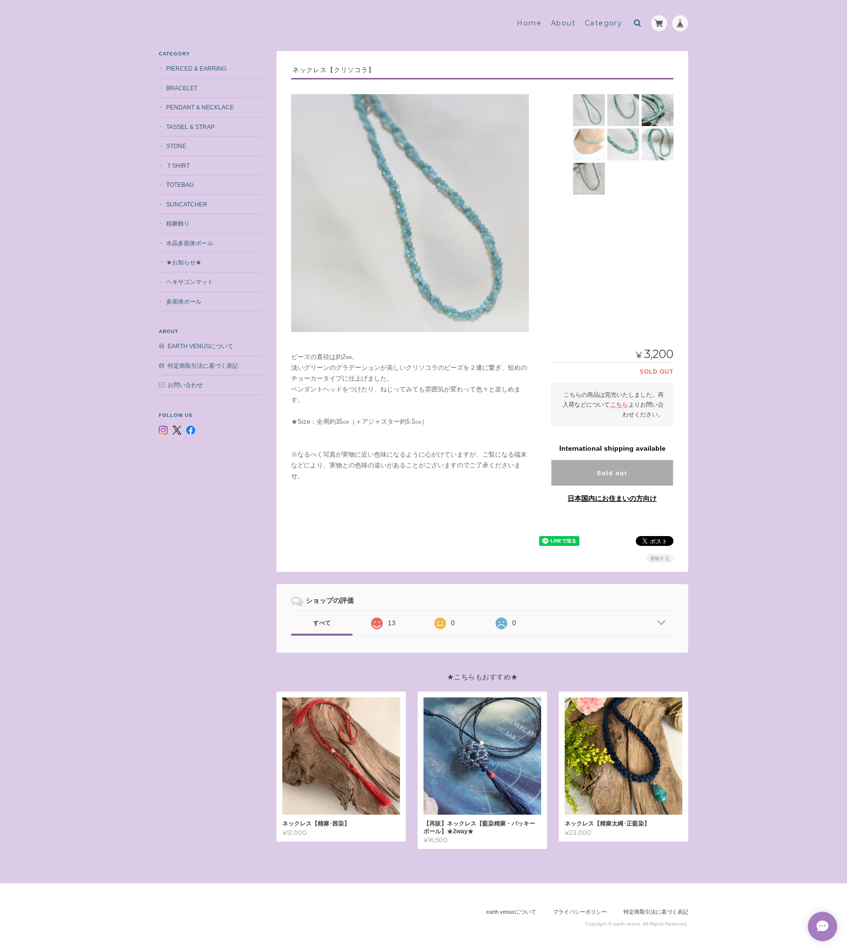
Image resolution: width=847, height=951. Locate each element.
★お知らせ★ (183, 262)
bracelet (182, 88)
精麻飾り (178, 223)
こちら (619, 404)
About (563, 23)
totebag (180, 184)
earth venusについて (200, 346)
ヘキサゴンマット (189, 282)
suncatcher (186, 204)
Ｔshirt (178, 165)
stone (176, 146)
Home (529, 23)
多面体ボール (183, 301)
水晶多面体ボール (189, 243)
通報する (660, 558)
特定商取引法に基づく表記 (203, 365)
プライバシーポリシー (580, 912)
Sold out (612, 472)
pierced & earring (196, 68)
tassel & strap (190, 127)
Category (603, 23)
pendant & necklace (200, 107)
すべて (322, 622)
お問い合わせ (185, 385)
